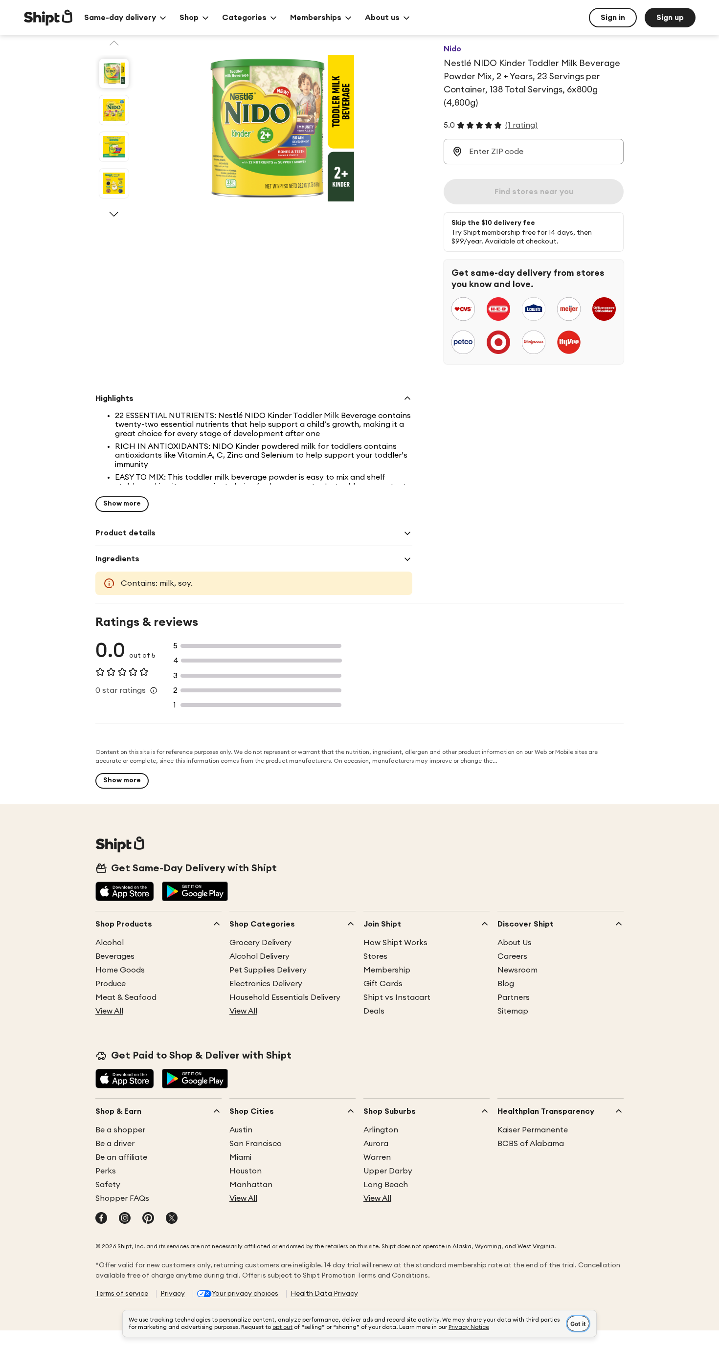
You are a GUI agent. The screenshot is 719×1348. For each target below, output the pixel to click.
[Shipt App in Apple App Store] (124, 892)
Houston (245, 1171)
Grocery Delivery (260, 943)
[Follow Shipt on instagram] (125, 1219)
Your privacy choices (245, 1293)
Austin (240, 1130)
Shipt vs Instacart (396, 997)
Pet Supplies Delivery (268, 970)
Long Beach (385, 1185)
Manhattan (250, 1185)
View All (109, 1011)
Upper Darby (387, 1171)
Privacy (172, 1293)
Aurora (375, 1144)
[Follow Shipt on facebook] (101, 1219)
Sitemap (512, 1011)
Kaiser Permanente (532, 1130)
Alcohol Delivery (259, 956)
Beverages (115, 956)
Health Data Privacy (324, 1293)
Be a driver (115, 1144)
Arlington (380, 1130)
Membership (386, 970)
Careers (512, 956)
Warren (377, 1157)
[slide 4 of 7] (114, 183)
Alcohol (109, 943)
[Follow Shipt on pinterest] (148, 1219)
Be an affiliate (121, 1157)
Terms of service (121, 1293)
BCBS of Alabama (530, 1144)
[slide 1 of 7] (114, 73)
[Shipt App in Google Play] (195, 892)
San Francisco (255, 1144)
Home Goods (120, 970)
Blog (505, 984)
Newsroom (517, 970)
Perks (105, 1171)
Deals (373, 1011)
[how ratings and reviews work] (153, 690)
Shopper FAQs (122, 1198)
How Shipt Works (395, 943)
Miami (240, 1157)
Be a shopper (120, 1130)
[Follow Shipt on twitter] (172, 1219)
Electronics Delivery (265, 984)
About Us (514, 943)
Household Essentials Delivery (284, 997)
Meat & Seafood (126, 997)
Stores (375, 956)
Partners (513, 997)
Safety (107, 1185)
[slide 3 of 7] (114, 146)
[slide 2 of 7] (114, 110)
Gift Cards (383, 984)
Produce (110, 984)
